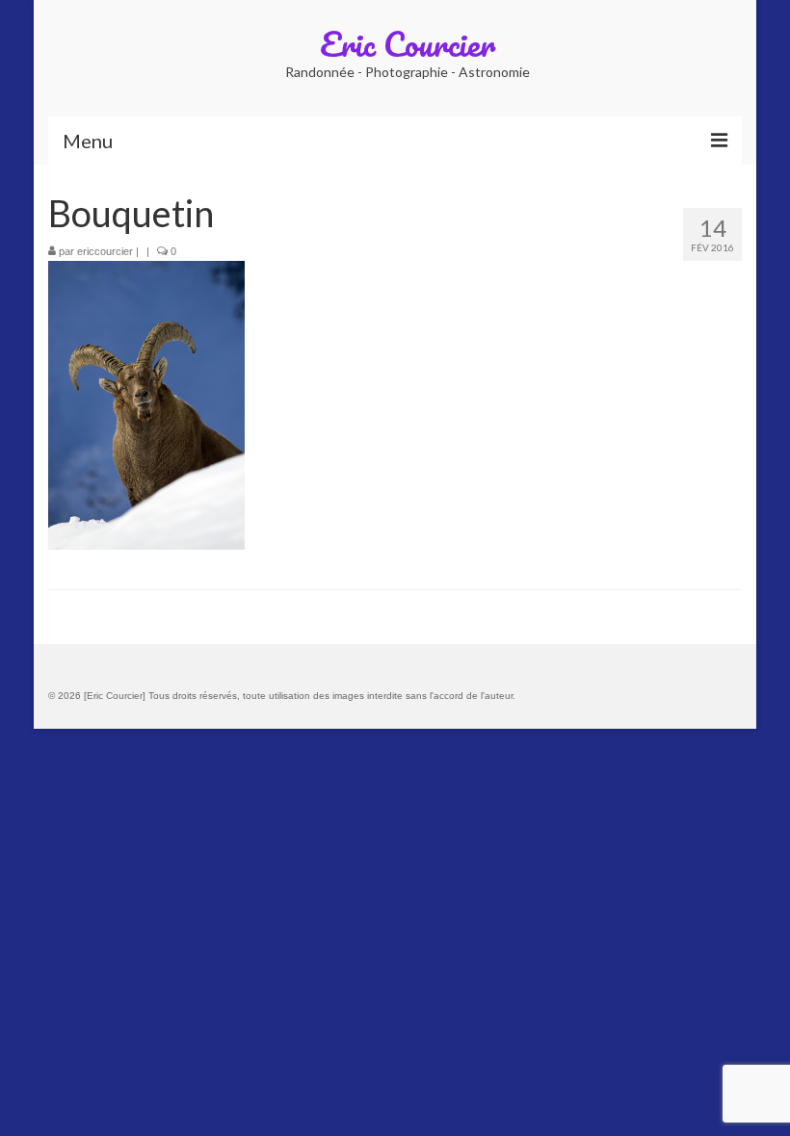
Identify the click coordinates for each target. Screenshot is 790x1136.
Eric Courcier (407, 43)
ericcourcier (105, 251)
